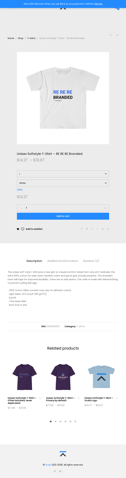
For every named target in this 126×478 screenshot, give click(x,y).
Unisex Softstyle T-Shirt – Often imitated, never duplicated (22, 400)
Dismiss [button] (98, 3)
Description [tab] (34, 261)
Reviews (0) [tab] (91, 261)
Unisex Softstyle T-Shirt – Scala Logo (99, 399)
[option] (63, 98)
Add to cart (63, 216)
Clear (20, 189)
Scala (48, 464)
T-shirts (81, 326)
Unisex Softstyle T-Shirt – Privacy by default (60, 399)
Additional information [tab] (62, 261)
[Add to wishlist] (40, 398)
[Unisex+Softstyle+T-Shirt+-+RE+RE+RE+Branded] (87, 228)
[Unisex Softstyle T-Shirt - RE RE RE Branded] (82, 228)
